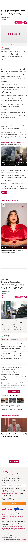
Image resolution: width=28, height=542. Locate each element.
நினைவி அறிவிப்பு (13, 530)
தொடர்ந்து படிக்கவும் (14, 391)
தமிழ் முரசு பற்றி (6, 526)
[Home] (18, 509)
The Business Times (16, 515)
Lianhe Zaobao (5, 516)
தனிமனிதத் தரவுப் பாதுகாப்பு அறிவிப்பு (10, 493)
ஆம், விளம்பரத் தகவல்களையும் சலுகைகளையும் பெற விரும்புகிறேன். (14, 498)
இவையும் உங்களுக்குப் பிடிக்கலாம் (11, 142)
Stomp (3, 518)
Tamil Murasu (20, 516)
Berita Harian (13, 516)
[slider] (14, 245)
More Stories (14, 462)
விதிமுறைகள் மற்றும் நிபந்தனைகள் (10, 492)
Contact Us (12, 533)
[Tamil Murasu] (7, 509)
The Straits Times (6, 515)
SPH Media (23, 540)
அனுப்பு (14, 503)
